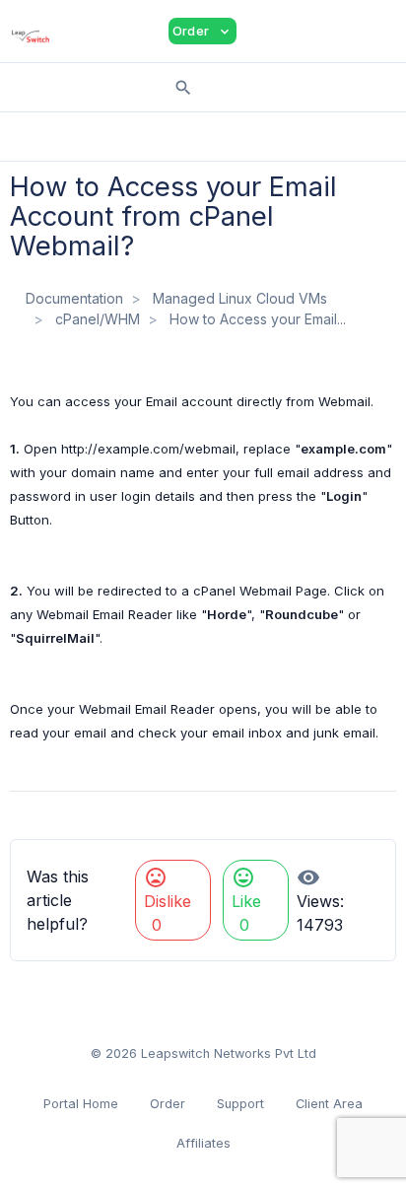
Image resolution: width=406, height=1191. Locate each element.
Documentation (74, 298)
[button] (266, 31)
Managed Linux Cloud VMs (240, 298)
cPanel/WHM (97, 319)
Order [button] (202, 31)
